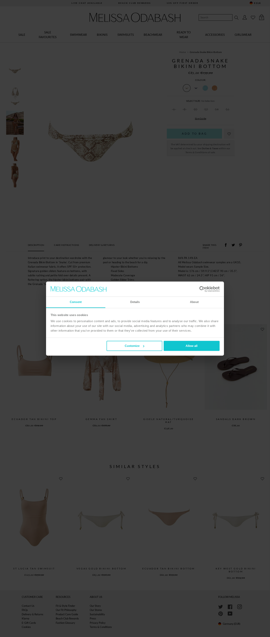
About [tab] (194, 302)
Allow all (191, 345)
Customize (132, 345)
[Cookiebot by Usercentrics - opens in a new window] (202, 289)
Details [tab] (135, 302)
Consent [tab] (76, 302)
